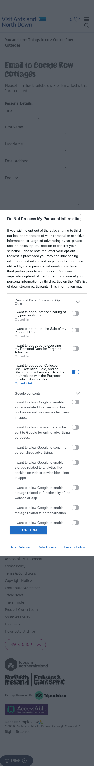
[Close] (84, 219)
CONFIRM (28, 530)
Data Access (47, 547)
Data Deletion (19, 547)
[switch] (75, 313)
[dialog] (47, 383)
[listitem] (47, 302)
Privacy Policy (74, 547)
